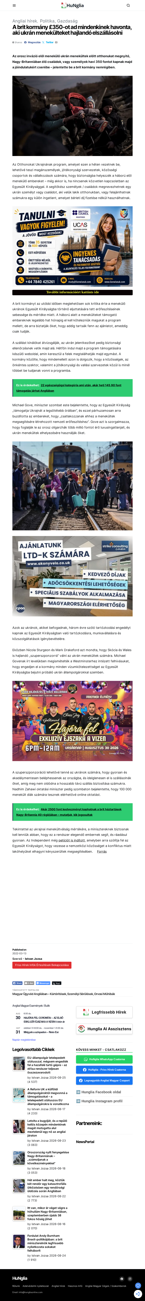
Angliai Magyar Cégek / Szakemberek (105, 1286)
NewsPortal (85, 1142)
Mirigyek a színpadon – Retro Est (41, 1032)
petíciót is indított (72, 840)
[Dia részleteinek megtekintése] (72, 246)
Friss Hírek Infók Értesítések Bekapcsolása (42, 965)
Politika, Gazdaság (59, 21)
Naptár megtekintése (24, 1039)
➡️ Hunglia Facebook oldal (98, 1092)
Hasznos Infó (75, 1286)
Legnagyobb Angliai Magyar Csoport (107, 1080)
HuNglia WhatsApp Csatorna (107, 1059)
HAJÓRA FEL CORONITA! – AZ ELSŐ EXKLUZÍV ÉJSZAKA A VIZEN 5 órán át (44, 1020)
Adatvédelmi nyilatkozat (36, 1286)
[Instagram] (130, 1279)
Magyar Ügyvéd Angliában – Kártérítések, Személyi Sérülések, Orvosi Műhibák (63, 994)
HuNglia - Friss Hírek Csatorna (107, 1069)
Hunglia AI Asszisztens (109, 1029)
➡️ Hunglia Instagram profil (99, 1101)
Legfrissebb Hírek (109, 1012)
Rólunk (16, 1286)
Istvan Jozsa (33, 958)
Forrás (102, 851)
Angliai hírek (24, 21)
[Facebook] (121, 1279)
